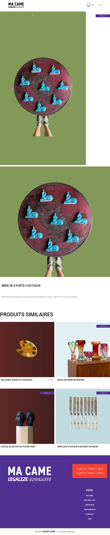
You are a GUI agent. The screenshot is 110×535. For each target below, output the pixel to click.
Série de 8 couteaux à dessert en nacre (77, 446)
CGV (90, 519)
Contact (89, 514)
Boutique (89, 505)
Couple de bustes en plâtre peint (18, 446)
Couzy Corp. (48, 531)
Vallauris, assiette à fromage (16, 380)
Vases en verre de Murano (71, 380)
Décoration (89, 510)
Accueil (90, 496)
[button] (33, 15)
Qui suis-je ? (89, 500)
